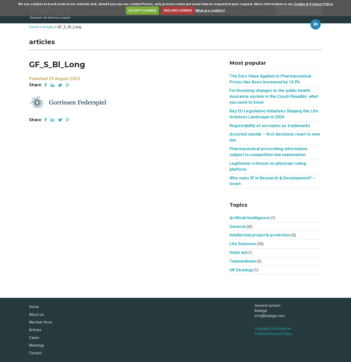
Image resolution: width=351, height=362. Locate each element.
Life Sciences (242, 243)
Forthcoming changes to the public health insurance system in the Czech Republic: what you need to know (273, 96)
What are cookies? (210, 10)
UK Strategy (241, 270)
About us (36, 314)
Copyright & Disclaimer (273, 329)
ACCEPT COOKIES (142, 10)
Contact (35, 353)
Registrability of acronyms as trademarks (269, 125)
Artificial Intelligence (249, 217)
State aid (238, 252)
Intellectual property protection (260, 235)
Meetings (36, 345)
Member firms (40, 322)
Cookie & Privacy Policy (313, 4)
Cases (34, 338)
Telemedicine (242, 261)
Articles (35, 330)
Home (34, 307)
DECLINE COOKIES (178, 10)
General (237, 226)
